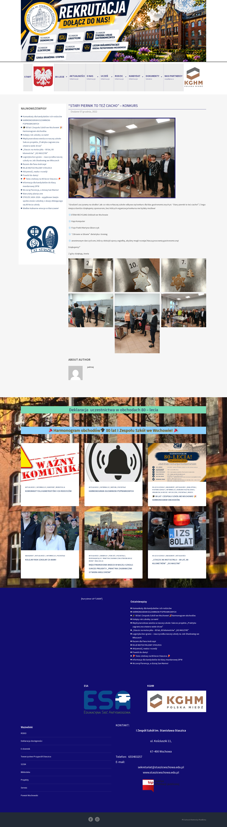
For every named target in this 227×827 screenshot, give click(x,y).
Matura (113, 487)
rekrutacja (60, 487)
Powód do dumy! (30, 175)
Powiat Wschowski (29, 795)
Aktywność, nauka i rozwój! (35, 171)
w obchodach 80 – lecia (137, 409)
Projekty (25, 779)
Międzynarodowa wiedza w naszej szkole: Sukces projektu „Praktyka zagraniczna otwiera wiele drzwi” (42, 142)
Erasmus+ (104, 556)
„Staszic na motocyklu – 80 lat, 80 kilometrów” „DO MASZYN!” (160, 630)
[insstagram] (97, 819)
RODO (23, 733)
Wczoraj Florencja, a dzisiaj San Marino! (41, 190)
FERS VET (112, 556)
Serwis (24, 787)
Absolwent (170, 487)
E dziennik (25, 748)
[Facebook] (90, 819)
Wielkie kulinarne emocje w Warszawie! (41, 208)
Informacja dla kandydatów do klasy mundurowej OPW (157, 659)
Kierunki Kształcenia (185, 490)
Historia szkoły (158, 490)
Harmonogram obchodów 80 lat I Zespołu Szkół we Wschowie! (113, 430)
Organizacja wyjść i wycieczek (164, 492)
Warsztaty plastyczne (33, 193)
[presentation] (50, 462)
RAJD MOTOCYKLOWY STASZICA (37, 167)
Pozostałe (122, 487)
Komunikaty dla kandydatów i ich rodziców (42, 116)
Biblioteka (191, 487)
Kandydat (51, 487)
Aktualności (30, 487)
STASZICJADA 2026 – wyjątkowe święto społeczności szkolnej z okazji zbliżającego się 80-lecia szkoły (43, 201)
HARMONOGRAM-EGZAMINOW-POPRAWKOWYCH (111, 491)
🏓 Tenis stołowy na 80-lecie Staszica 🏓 (42, 178)
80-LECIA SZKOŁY (158, 487)
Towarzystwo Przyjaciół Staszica (36, 756)
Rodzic (190, 492)
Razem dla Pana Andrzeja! (34, 164)
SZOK (23, 764)
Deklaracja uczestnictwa (92, 409)
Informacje (41, 487)
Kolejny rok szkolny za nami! (36, 134)
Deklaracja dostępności (31, 741)
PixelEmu (202, 820)
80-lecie (59, 76)
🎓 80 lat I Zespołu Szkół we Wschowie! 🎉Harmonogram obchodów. (164, 615)
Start (27, 76)
